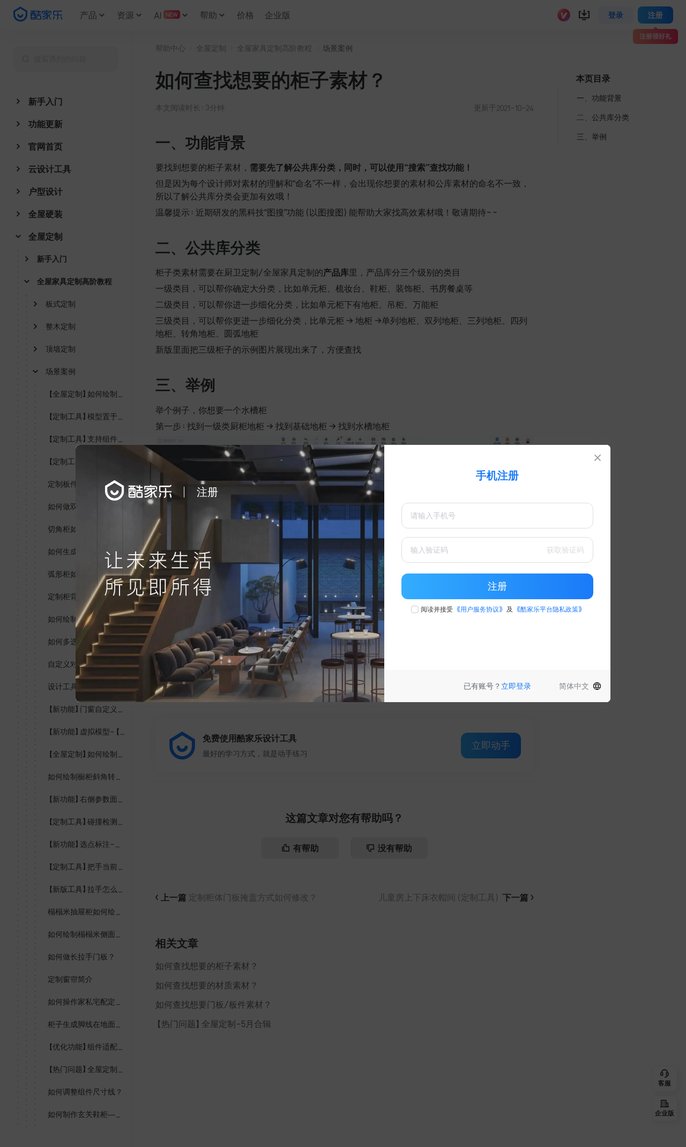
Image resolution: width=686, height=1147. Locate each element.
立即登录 (516, 686)
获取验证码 (565, 550)
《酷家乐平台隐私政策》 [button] (549, 609)
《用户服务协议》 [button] (479, 609)
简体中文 (574, 686)
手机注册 (497, 475)
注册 (497, 586)
